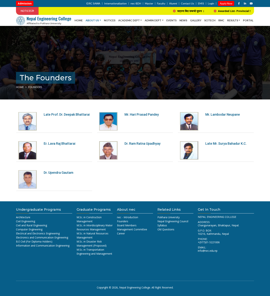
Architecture (23, 217)
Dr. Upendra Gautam (58, 172)
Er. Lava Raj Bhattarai (59, 143)
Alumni (173, 3)
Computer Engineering (29, 229)
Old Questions (165, 229)
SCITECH (209, 20)
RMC (221, 20)
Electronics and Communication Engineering (42, 237)
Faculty (161, 3)
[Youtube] (251, 3)
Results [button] (232, 20)
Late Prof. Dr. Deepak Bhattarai (67, 114)
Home (79, 20)
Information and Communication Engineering (42, 245)
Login (211, 3)
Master (149, 3)
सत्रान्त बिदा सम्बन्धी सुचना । (182, 11)
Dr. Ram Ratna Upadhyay (143, 143)
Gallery (195, 20)
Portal (248, 20)
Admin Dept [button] (153, 20)
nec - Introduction (127, 217)
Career (121, 233)
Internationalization (115, 3)
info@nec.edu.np (207, 250)
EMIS (201, 3)
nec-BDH (136, 3)
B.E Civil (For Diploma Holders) (34, 241)
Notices (109, 20)
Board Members (126, 225)
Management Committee (132, 229)
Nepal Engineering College (134, 287)
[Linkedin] (245, 3)
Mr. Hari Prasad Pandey (142, 114)
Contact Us (187, 3)
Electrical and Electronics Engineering (38, 233)
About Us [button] (92, 20)
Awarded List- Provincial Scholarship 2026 (236, 11)
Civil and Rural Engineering (31, 225)
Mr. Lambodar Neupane (222, 114)
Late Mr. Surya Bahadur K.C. (225, 143)
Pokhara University (168, 217)
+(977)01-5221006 (209, 242)
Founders (122, 221)
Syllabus (162, 225)
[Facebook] (239, 3)
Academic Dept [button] (129, 20)
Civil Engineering (25, 221)
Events (171, 20)
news (183, 20)
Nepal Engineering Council (172, 221)
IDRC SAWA (93, 3)
